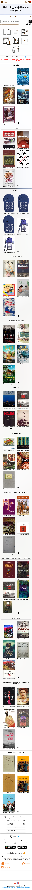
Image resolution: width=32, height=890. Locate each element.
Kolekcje (17, 24)
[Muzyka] (16, 53)
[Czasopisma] (16, 44)
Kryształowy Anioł (10, 825)
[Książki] (7, 35)
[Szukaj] (30, 21)
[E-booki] (16, 35)
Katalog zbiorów (14, 16)
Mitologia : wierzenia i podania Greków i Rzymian (15, 820)
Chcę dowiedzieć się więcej (8, 887)
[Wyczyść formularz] (27, 24)
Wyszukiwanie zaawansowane (7, 24)
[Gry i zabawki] (7, 44)
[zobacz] (24, 56)
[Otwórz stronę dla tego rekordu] (23, 76)
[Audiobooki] (25, 35)
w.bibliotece (7, 858)
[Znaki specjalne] (30, 24)
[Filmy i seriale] (25, 44)
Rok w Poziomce (10, 823)
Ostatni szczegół (10, 824)
